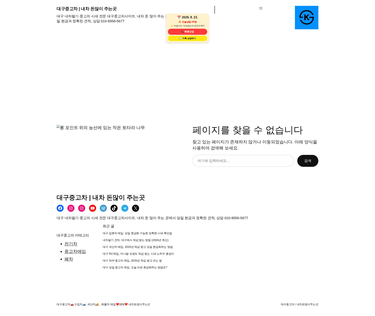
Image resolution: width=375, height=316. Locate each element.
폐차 (68, 259)
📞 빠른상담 (187, 31)
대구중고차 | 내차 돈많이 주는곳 (87, 8)
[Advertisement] (187, 84)
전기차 (70, 243)
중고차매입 (75, 251)
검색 (307, 161)
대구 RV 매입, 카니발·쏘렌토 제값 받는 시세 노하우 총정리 (138, 253)
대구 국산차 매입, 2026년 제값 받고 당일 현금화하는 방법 (138, 246)
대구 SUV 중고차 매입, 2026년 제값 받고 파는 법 (132, 260)
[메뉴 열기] (260, 8)
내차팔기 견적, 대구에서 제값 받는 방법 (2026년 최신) (136, 240)
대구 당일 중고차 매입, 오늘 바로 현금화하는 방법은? (135, 267)
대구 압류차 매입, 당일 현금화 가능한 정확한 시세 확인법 (137, 233)
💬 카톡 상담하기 (187, 38)
